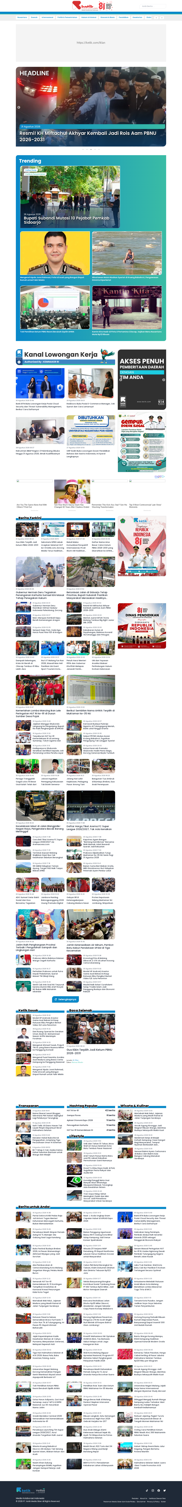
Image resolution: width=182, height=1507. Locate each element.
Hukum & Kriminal (88, 17)
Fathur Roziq (30, 170)
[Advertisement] (9, 59)
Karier (163, 1501)
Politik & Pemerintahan (67, 17)
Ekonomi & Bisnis (108, 17)
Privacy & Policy (153, 1501)
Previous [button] (18, 107)
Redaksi (135, 1498)
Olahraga (150, 17)
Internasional (47, 17)
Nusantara (22, 17)
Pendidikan (123, 17)
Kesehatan (137, 17)
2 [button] (87, 149)
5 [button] (99, 149)
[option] (91, 107)
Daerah (34, 17)
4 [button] (95, 149)
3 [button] (91, 149)
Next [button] (163, 107)
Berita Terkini (30, 518)
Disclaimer (141, 1501)
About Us (143, 1498)
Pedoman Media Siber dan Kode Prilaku (119, 1501)
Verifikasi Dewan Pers (157, 1498)
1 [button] (83, 149)
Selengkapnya (67, 999)
